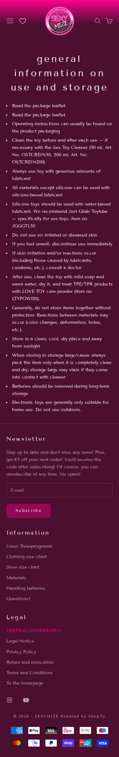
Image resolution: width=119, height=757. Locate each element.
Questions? (18, 598)
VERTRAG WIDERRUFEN (33, 630)
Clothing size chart (26, 556)
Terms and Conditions (29, 672)
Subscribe (29, 510)
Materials (16, 578)
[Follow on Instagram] (9, 700)
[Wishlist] (23, 21)
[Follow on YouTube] (26, 700)
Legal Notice (20, 641)
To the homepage (24, 683)
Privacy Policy (21, 652)
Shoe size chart (22, 567)
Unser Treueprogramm (29, 546)
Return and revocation (30, 662)
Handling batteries (25, 588)
